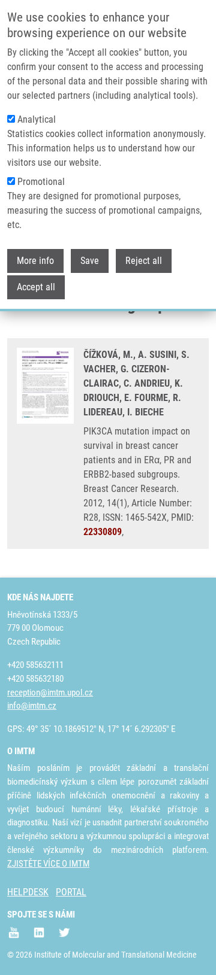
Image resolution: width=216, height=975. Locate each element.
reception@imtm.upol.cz (50, 692)
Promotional (41, 181)
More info (35, 260)
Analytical (36, 119)
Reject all (143, 260)
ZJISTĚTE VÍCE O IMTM (48, 863)
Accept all (36, 287)
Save (89, 260)
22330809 (102, 531)
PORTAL (71, 892)
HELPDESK (28, 892)
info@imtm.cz (31, 705)
